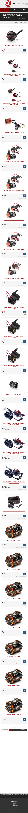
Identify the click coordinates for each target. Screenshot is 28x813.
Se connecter (14, 10)
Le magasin (14, 803)
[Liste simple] (25, 22)
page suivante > (23, 729)
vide (23, 10)
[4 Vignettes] (21, 23)
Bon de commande (14, 805)
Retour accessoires (6, 17)
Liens (14, 804)
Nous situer (14, 809)
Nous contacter (14, 811)
